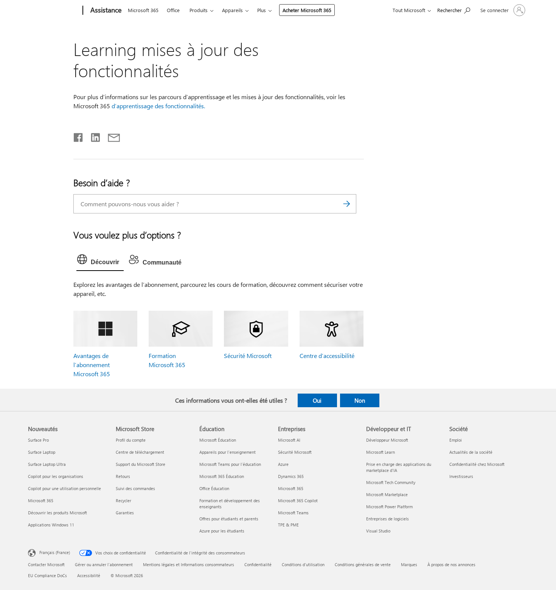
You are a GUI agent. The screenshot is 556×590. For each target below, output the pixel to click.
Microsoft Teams (293, 512)
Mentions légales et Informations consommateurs (188, 564)
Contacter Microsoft (46, 564)
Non (359, 400)
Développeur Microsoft (387, 440)
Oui (317, 400)
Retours (123, 476)
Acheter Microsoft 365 (307, 10)
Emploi (455, 440)
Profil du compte (131, 440)
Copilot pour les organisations (55, 476)
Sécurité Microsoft (248, 356)
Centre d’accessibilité (327, 356)
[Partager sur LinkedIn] (92, 136)
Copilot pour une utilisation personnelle (64, 488)
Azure (283, 464)
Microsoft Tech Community (390, 482)
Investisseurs (461, 476)
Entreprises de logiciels (387, 519)
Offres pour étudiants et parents (228, 519)
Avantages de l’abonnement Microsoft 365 (91, 365)
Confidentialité (258, 564)
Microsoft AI (289, 440)
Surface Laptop (41, 452)
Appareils (232, 10)
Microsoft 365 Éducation (221, 476)
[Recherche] (346, 203)
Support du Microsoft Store (140, 464)
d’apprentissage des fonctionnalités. (158, 106)
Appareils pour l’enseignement (227, 452)
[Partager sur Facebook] (78, 136)
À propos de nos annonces (451, 564)
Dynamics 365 (291, 476)
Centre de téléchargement (140, 452)
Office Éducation (214, 488)
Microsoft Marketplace (387, 494)
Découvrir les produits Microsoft (57, 512)
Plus (261, 10)
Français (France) (54, 552)
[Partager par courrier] (110, 136)
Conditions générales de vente (363, 564)
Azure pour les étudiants (221, 531)
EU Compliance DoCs (47, 575)
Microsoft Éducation (217, 440)
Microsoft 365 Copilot (298, 500)
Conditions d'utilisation (303, 564)
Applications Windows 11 (51, 525)
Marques (409, 564)
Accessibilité (88, 575)
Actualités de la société (470, 452)
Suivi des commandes (135, 488)
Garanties (125, 512)
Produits (198, 10)
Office (173, 10)
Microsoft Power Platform (389, 506)
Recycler (123, 500)
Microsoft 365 (143, 10)
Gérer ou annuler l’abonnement (104, 564)
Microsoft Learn (380, 452)
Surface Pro (38, 440)
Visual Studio (378, 531)
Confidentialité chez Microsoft (477, 464)
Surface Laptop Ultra (47, 464)
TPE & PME (288, 525)
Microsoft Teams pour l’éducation (230, 464)
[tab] (100, 261)
